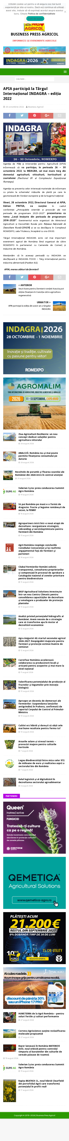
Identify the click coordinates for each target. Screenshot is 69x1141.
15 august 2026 (27, 535)
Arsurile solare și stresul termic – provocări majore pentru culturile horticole (37, 744)
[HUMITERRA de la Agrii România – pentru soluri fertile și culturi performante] (9, 1017)
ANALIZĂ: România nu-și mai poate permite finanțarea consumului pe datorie (38, 456)
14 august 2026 (27, 557)
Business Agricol (35, 107)
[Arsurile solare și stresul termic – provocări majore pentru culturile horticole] (9, 744)
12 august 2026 (27, 628)
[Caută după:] (34, 79)
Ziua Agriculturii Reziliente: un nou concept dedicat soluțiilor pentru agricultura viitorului (37, 437)
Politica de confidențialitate (41, 13)
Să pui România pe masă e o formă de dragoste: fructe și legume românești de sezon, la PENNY (41, 507)
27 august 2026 (27, 1020)
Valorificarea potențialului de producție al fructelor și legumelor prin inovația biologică (41, 684)
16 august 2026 (27, 513)
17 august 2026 (27, 1090)
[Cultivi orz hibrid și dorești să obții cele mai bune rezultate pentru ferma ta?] (9, 728)
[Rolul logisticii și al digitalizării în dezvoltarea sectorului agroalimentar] (9, 782)
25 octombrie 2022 (15, 107)
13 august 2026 (27, 582)
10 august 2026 (27, 691)
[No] (65, 11)
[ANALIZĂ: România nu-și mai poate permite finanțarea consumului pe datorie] (9, 456)
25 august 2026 (23, 478)
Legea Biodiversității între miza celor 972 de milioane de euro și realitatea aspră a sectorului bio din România (41, 763)
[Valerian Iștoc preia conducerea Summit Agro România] (9, 491)
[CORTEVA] (34, 852)
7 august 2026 (27, 750)
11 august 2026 (27, 672)
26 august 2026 (27, 443)
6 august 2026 (27, 785)
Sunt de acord (35, 18)
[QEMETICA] (34, 907)
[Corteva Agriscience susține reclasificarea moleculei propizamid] (9, 1033)
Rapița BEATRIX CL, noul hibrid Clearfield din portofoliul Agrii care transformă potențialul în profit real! (41, 1084)
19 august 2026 (27, 494)
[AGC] (34, 962)
